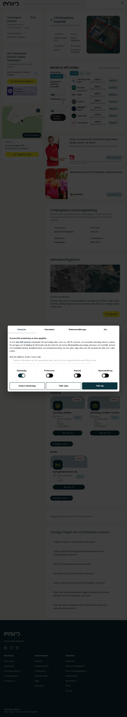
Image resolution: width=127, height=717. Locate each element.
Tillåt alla (100, 386)
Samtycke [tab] (21, 329)
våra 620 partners (24, 342)
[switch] (49, 376)
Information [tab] (49, 329)
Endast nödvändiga (27, 386)
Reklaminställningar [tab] (77, 329)
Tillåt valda (63, 386)
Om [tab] (105, 329)
